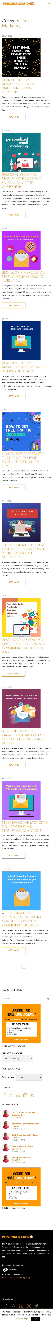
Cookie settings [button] (21, 1318)
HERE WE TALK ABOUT (12, 1053)
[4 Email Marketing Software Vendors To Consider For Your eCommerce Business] (21, 890)
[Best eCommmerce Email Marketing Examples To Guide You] (21, 250)
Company (6, 1210)
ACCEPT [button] (35, 1319)
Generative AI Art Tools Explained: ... (22, 1147)
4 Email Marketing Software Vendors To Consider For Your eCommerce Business (21, 919)
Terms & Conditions (10, 1277)
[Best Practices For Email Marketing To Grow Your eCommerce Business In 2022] (21, 617)
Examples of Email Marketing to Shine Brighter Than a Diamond (19, 86)
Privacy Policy (24, 1277)
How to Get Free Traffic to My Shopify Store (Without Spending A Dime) (23, 459)
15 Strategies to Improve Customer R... (23, 1113)
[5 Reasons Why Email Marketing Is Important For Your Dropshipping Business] (21, 708)
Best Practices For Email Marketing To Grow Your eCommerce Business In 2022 (24, 645)
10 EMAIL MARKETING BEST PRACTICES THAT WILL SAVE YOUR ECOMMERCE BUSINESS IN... (23, 551)
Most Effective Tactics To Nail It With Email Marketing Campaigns (25, 826)
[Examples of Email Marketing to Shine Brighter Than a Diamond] (21, 57)
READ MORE (14, 117)
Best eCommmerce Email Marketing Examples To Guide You (23, 276)
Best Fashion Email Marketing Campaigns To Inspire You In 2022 (24, 367)
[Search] (48, 998)
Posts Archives (8, 1077)
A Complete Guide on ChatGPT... (21, 1158)
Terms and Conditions (34, 1208)
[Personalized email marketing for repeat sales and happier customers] (21, 152)
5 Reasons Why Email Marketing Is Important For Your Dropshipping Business (23, 737)
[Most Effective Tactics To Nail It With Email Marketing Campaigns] (21, 800)
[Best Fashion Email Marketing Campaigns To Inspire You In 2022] (21, 340)
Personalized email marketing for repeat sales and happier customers (21, 180)
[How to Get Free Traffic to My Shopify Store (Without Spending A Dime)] (21, 431)
